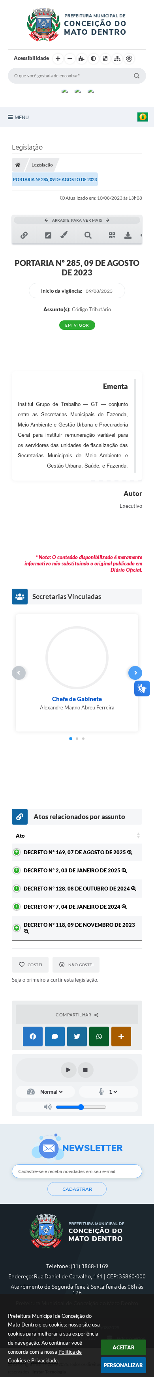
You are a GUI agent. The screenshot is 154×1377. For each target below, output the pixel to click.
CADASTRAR (77, 1189)
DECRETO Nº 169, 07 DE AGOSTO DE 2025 (75, 852)
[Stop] (86, 1070)
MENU (22, 117)
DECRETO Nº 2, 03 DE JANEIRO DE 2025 (73, 870)
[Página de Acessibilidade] (129, 59)
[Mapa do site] (117, 59)
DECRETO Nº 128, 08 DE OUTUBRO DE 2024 (77, 888)
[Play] (69, 1070)
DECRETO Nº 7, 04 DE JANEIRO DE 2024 (73, 907)
